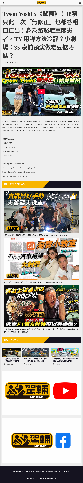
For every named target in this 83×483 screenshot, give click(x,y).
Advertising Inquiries (53, 471)
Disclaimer (29, 471)
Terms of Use (39, 471)
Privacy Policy (18, 471)
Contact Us (66, 471)
